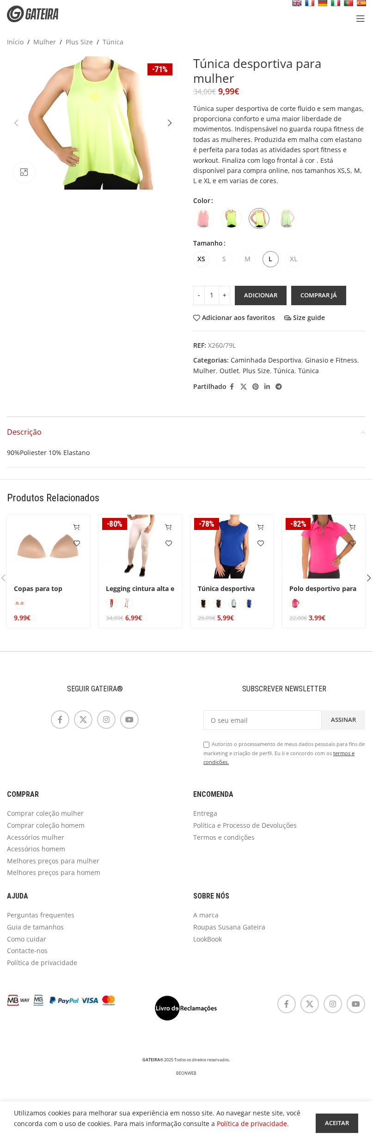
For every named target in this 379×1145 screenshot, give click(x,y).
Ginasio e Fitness (331, 360)
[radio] (203, 218)
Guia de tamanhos (35, 927)
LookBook (207, 939)
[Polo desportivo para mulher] (323, 547)
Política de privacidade (42, 962)
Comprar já (318, 295)
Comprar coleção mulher (45, 813)
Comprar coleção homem (46, 825)
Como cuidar (26, 939)
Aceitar (337, 1123)
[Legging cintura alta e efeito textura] (140, 547)
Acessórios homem (36, 848)
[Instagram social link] (106, 719)
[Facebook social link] (232, 387)
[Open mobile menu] (360, 18)
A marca (206, 915)
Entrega (205, 813)
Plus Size (79, 41)
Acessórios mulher (35, 837)
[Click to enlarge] (24, 172)
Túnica (113, 41)
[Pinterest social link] (256, 387)
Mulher (44, 41)
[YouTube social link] (129, 719)
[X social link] (244, 387)
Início (15, 41)
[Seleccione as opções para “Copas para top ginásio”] (77, 527)
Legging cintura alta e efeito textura (140, 593)
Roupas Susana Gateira (229, 927)
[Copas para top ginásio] (48, 547)
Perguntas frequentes (40, 915)
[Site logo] (39, 13)
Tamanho (208, 243)
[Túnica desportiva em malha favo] (232, 547)
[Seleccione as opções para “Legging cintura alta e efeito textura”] (169, 527)
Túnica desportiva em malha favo (226, 593)
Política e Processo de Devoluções (245, 825)
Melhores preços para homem (53, 872)
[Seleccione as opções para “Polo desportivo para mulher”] (352, 527)
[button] (16, 123)
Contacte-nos (27, 950)
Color (201, 200)
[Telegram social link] (279, 387)
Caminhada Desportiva (266, 360)
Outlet (229, 370)
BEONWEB (186, 1073)
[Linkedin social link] (267, 387)
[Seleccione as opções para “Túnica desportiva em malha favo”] (260, 527)
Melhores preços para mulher (53, 860)
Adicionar (260, 295)
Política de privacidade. (253, 1123)
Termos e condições (224, 837)
